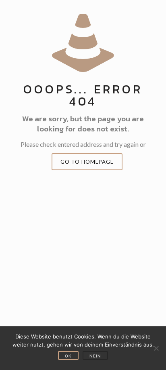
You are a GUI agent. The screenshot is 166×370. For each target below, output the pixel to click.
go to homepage (87, 162)
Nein (95, 355)
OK (68, 355)
